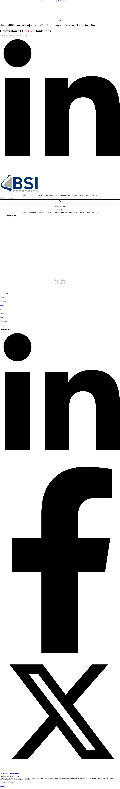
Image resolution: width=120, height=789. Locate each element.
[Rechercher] (119, 198)
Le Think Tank (40, 30)
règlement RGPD (3, 786)
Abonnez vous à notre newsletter (9, 773)
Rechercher (3, 198)
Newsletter (12, 36)
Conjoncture (32, 25)
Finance (17, 25)
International (74, 25)
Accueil (5, 25)
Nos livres (19, 36)
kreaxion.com (18, 782)
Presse (25, 36)
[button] (60, 20)
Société (89, 25)
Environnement (52, 25)
